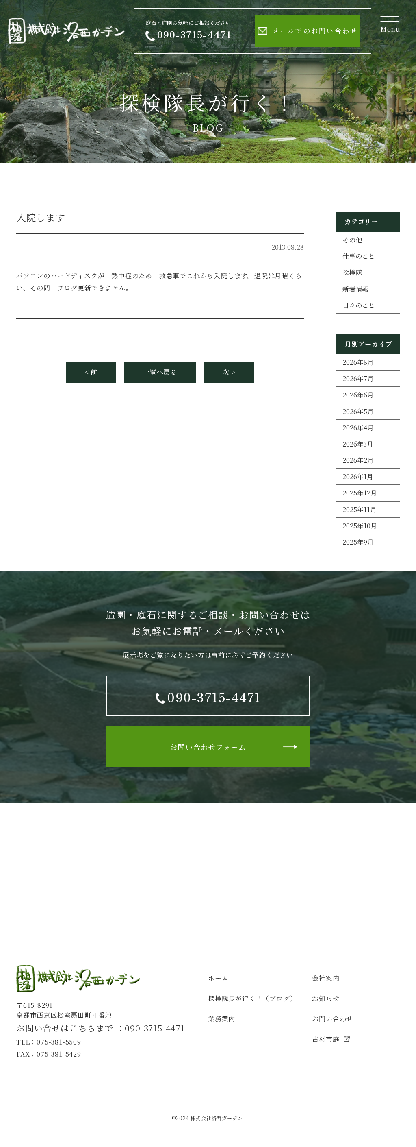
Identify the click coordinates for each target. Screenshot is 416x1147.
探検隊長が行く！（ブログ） (252, 998)
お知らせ (325, 998)
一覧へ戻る (160, 372)
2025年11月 (359, 509)
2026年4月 (358, 427)
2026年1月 (357, 476)
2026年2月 (358, 460)
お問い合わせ (332, 1018)
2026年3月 (357, 444)
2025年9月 (358, 542)
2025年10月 (359, 525)
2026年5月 (358, 411)
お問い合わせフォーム (208, 746)
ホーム (218, 978)
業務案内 (221, 1018)
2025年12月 (359, 492)
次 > (229, 372)
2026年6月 (358, 394)
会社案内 (325, 978)
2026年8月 (358, 362)
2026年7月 (358, 378)
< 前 (91, 372)
